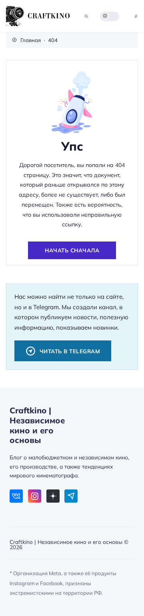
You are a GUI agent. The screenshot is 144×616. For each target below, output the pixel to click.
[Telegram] (71, 496)
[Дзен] (53, 496)
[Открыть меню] (136, 16)
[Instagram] (34, 496)
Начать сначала (72, 250)
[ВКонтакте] (16, 496)
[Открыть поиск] (86, 16)
